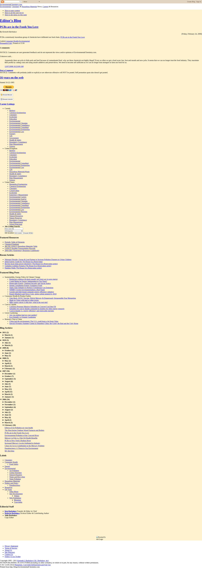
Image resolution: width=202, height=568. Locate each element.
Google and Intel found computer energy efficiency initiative (31, 292)
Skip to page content (12, 11)
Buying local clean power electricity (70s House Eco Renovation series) (31, 264)
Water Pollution (15, 479)
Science (12, 146)
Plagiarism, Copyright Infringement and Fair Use (33, 565)
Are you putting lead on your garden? (23, 315)
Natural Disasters (15, 475)
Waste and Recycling (17, 477)
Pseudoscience (14, 485)
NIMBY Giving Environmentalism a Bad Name (27, 290)
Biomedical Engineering (18, 184)
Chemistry (15, 7)
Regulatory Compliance (18, 142)
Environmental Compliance (19, 125)
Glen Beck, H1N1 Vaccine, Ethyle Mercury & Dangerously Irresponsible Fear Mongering (42, 298)
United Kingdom (11, 148)
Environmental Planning (18, 212)
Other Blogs (13, 492)
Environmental (5, 7)
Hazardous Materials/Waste (19, 172)
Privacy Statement (11, 546)
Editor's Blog (10, 20)
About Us (8, 550)
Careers (45, 7)
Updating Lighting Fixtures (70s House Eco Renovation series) (28, 266)
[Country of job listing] (26, 233)
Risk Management (16, 144)
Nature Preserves (15, 218)
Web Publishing (15, 498)
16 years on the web (11, 77)
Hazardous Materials (29, 7)
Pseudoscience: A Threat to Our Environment (21, 448)
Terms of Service (11, 548)
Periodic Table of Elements (15, 242)
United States (9, 182)
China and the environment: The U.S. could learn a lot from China (33, 321)
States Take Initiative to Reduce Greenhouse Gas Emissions (31, 288)
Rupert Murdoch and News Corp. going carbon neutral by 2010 (32, 294)
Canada (7, 108)
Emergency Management (18, 195)
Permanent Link (6, 43)
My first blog (9, 451)
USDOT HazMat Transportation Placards (20, 248)
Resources (8, 487)
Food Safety (13, 464)
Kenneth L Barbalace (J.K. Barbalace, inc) (33, 561)
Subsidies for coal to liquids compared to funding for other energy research (36, 309)
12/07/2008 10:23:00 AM (14, 66)
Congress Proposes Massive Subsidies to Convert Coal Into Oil (32, 307)
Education (13, 119)
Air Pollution (14, 471)
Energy (7, 466)
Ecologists (13, 117)
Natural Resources (16, 216)
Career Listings (7, 104)
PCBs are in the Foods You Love (19, 26)
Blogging (17, 500)
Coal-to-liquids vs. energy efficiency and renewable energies (31, 311)
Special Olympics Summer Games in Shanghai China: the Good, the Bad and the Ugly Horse (43, 323)
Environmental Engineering (19, 130)
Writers (16, 496)
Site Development (16, 494)
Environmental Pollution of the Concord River (22, 435)
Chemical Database (12, 244)
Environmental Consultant (19, 127)
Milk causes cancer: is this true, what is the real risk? (28, 302)
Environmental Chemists (18, 123)
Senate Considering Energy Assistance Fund (25, 286)
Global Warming (15, 473)
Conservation (14, 191)
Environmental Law (16, 132)
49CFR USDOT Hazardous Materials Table (21, 246)
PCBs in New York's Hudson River (18, 441)
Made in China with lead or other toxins (24, 300)
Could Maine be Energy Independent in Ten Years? (28, 281)
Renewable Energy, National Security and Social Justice (30, 283)
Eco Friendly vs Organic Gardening (22, 317)
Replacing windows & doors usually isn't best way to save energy (33, 279)
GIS (10, 136)
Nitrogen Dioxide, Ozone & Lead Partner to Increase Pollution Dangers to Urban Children (38, 260)
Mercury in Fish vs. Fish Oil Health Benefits (21, 438)
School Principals (15, 224)
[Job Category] (14, 231)
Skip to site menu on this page (16, 15)
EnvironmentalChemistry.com (11, 5)
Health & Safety (15, 140)
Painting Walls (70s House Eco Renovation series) (23, 268)
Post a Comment (6, 70)
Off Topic (8, 490)
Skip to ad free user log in (14, 13)
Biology (12, 111)
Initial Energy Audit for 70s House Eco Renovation (24, 262)
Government (14, 138)
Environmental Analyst (17, 199)
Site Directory (10, 552)
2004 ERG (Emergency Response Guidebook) (22, 251)
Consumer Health (11, 41)
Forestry (12, 134)
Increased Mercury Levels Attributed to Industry (22, 443)
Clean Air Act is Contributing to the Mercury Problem (24, 446)
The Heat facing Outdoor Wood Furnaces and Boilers (24, 430)
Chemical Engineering (17, 113)
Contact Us (9, 554)
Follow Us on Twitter (13, 557)
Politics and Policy (11, 483)
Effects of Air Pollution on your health (19, 428)
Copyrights (18, 502)
